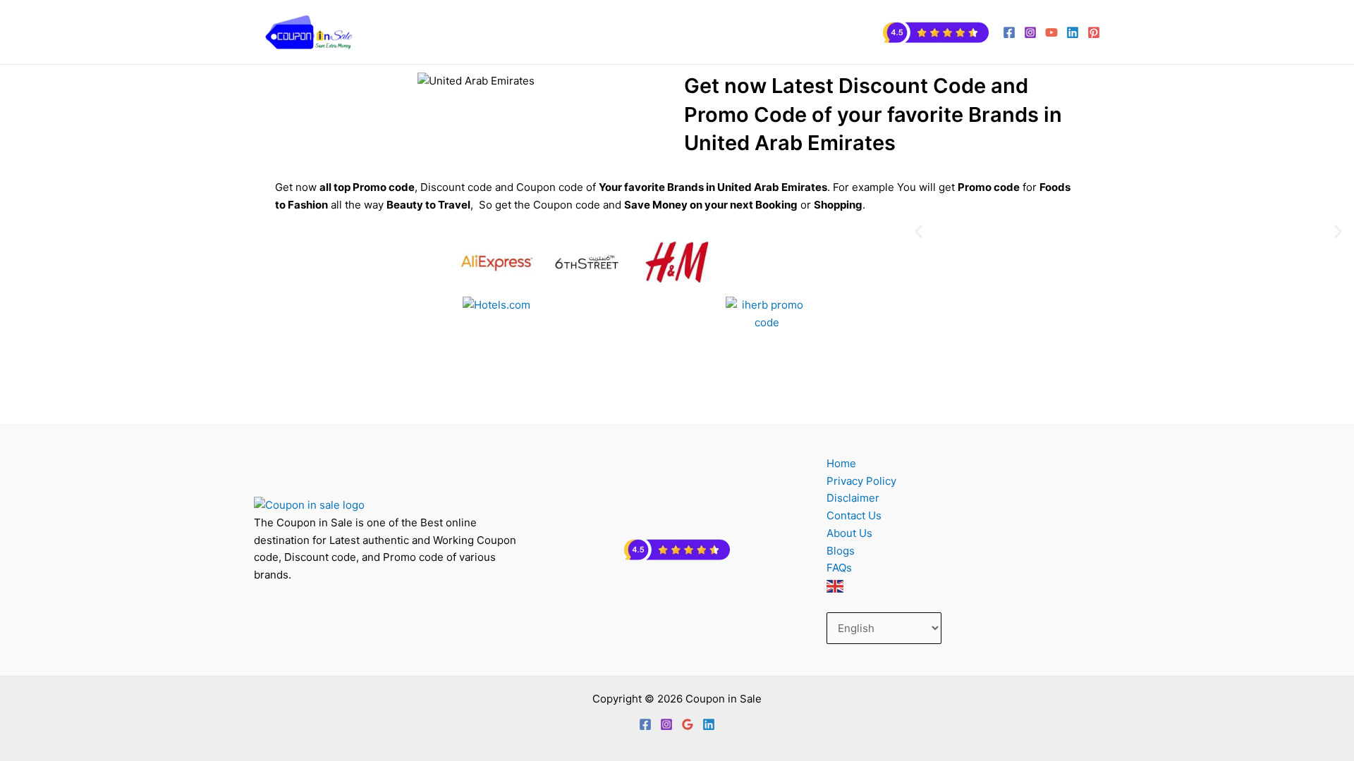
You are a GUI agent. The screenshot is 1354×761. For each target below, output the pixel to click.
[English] (836, 586)
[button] (918, 231)
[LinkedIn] (1072, 32)
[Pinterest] (1093, 32)
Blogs (841, 550)
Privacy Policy (861, 481)
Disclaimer (853, 498)
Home (841, 463)
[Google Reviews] (687, 724)
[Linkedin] (708, 724)
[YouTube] (1051, 32)
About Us (849, 533)
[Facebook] (1009, 32)
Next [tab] (772, 399)
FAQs (839, 567)
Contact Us (854, 515)
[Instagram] (1030, 32)
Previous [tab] (581, 399)
